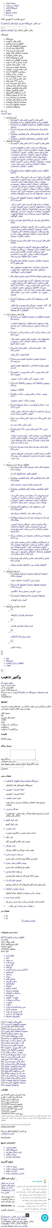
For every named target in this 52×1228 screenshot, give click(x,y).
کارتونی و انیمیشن (24, 247)
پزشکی (43, 182)
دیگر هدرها (15, 531)
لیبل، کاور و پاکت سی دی (13, 1057)
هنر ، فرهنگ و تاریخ (26, 524)
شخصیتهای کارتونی (37, 207)
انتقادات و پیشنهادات (9, 1190)
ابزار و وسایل (39, 252)
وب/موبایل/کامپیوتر (19, 214)
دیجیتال (35, 184)
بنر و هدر (32, 177)
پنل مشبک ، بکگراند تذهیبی (26, 438)
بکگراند (20, 236)
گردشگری (15, 152)
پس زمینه (20, 164)
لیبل (39, 177)
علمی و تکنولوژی (23, 148)
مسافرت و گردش (34, 211)
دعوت (22, 344)
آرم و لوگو (32, 283)
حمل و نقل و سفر (41, 152)
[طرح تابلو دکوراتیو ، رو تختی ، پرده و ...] (2, 652)
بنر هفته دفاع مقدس (14, 872)
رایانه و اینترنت (41, 524)
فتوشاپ (14, 600)
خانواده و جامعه (30, 150)
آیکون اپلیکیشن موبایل (39, 139)
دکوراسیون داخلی (39, 157)
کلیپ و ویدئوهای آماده (12, 1036)
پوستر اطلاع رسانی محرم (16, 863)
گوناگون (14, 216)
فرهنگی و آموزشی (27, 552)
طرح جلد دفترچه (37, 456)
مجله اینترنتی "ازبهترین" (15, 789)
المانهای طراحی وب (38, 565)
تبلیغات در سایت (12, 5)
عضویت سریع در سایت (15, 1169)
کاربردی (14, 495)
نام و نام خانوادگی (8, 761)
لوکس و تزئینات (36, 545)
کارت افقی (27, 379)
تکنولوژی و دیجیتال (43, 552)
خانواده (33, 234)
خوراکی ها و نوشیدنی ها (25, 305)
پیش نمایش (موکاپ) (40, 276)
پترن (13, 164)
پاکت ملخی (20, 411)
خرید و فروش (43, 495)
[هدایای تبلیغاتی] (28, 924)
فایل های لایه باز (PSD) (12, 1026)
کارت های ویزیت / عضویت (13, 1047)
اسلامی (44, 159)
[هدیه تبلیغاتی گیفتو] (7, 918)
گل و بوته (14, 177)
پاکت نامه (36, 285)
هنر (23, 204)
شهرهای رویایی (23, 234)
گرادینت (26, 580)
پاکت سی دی (16, 425)
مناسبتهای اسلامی (18, 323)
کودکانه (47, 179)
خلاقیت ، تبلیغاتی (26, 166)
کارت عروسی (17, 341)
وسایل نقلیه (28, 182)
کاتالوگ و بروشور (32, 288)
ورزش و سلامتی (33, 159)
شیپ (13, 580)
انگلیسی (14, 591)
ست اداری (45, 285)
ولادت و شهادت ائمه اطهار (37, 323)
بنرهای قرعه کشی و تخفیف (22, 549)
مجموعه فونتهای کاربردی (13, 1082)
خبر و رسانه (29, 529)
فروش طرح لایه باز (13, 880)
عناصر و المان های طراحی (13, 1078)
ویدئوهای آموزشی (36, 596)
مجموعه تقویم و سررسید (12, 1045)
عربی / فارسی (35, 591)
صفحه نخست (11, 1147)
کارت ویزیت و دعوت (14, 1012)
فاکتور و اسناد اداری (19, 414)
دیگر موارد (15, 354)
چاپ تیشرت (11, 829)
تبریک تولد (15, 513)
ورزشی (32, 502)
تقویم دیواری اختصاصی (39, 365)
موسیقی (38, 229)
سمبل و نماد (23, 591)
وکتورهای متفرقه (18, 193)
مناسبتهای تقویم (22, 365)
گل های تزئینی (43, 234)
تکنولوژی (25, 310)
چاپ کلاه (9, 837)
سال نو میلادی (43, 231)
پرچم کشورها (22, 207)
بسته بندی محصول (41, 280)
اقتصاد (28, 157)
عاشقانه (23, 513)
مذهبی (21, 500)
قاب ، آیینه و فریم (25, 435)
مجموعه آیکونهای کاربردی (13, 1024)
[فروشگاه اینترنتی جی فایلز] (21, 23)
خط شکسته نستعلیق (23, 267)
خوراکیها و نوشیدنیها (40, 247)
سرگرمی (15, 498)
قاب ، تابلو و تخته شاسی (12, 1043)
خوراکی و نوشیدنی (18, 155)
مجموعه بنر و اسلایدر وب (13, 1075)
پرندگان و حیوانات (36, 189)
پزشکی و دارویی (18, 157)
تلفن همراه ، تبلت (38, 290)
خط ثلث (36, 267)
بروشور (14, 390)
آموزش (38, 498)
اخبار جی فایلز (11, 1171)
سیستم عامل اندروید (31, 485)
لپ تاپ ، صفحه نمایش (20, 290)
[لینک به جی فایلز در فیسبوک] (13, 1217)
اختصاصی (15, 166)
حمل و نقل (23, 502)
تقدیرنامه (28, 453)
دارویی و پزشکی (34, 214)
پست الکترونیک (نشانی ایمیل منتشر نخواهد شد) (19, 764)
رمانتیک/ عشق (22, 209)
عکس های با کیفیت (36, 120)
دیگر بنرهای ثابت (17, 554)
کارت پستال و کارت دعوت (13, 1040)
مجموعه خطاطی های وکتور (14, 1031)
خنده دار (22, 211)
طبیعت (48, 162)
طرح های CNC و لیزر (12, 1059)
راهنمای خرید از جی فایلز (11, 1183)
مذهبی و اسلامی (41, 529)
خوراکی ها (23, 186)
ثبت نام (4, 111)
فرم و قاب (23, 177)
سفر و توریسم (17, 529)
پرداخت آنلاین (11, 1154)
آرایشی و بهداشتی (40, 547)
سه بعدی (30, 308)
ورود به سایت (11, 1166)
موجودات (40, 162)
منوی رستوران (16, 400)
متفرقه (13, 236)
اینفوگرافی (44, 184)
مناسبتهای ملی (44, 339)
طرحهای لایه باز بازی (34, 193)
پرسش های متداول (8, 1185)
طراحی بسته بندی (13, 897)
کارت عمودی (38, 379)
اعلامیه (48, 453)
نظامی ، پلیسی (27, 152)
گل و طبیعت (16, 231)
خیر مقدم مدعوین (41, 326)
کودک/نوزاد (24, 354)
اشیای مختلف (25, 184)
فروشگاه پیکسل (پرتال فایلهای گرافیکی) (22, 781)
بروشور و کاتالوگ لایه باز (12, 1050)
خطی (20, 216)
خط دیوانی (15, 270)
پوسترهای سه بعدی (39, 148)
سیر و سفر (23, 495)
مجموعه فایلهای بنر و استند (13, 1038)
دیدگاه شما (5, 759)
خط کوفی (25, 270)
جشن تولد (15, 339)
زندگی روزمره (17, 150)
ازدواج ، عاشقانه (34, 155)
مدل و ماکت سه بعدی (19, 442)
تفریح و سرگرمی (18, 159)
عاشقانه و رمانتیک (38, 341)
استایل (18, 580)
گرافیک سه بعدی (32, 164)
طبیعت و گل (40, 249)
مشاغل (45, 155)
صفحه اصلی (11, 3)
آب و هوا (33, 495)
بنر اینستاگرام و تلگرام (40, 542)
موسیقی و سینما (12, 991)
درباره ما (9, 15)
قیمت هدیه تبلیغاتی (13, 798)
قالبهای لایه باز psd (18, 474)
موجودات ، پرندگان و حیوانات (22, 249)
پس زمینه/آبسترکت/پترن (15, 1007)
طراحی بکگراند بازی (24, 252)
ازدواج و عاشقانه (29, 231)
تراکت (26, 400)
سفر (18, 229)
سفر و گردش (16, 182)
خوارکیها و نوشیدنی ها (20, 545)
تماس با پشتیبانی (7, 1133)
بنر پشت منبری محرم (14, 854)
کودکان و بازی (29, 162)
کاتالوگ (21, 390)
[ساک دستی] (7, 916)
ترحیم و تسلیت (27, 326)
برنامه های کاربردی (34, 204)
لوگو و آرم (46, 177)
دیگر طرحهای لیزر (18, 440)
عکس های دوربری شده (13, 1029)
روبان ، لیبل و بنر (26, 254)
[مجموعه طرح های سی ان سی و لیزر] (2, 654)
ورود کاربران (6, 113)
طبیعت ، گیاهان (12, 998)
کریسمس (15, 179)
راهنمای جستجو (7, 30)
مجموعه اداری (27, 191)
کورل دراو (23, 600)
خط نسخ (33, 270)
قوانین (8, 10)
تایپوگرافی (15, 272)
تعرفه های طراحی (13, 1157)
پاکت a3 (32, 411)
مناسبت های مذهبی (28, 339)
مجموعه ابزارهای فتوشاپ (13, 1080)
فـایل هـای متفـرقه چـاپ (13, 1061)
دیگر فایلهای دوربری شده (21, 256)
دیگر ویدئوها (15, 310)
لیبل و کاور (26, 425)
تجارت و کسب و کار (43, 227)
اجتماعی (14, 502)
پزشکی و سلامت (27, 498)
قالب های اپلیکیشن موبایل (13, 1066)
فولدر (30, 414)
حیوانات (46, 204)
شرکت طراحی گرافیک (15, 889)
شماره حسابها (11, 12)
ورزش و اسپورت (18, 308)
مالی (44, 498)
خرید (13, 229)
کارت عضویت (16, 379)
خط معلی (44, 267)
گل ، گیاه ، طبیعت (44, 305)
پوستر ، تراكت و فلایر (11, 1052)
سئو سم (4, 1226)
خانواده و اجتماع (17, 527)
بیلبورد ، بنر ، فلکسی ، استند (36, 292)
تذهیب (17, 189)
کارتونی (19, 162)
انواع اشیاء (33, 209)
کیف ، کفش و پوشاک (22, 547)
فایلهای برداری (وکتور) (39, 122)
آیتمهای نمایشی (28, 229)
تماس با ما (5, 1192)
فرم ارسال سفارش (14, 1152)
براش (37, 580)
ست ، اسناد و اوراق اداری (13, 1054)
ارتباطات (43, 500)
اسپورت (24, 189)
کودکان (24, 227)
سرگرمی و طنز (32, 527)
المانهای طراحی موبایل (20, 565)
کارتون (30, 227)
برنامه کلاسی (38, 453)
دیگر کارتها (15, 344)
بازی (38, 502)
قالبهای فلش (32, 474)
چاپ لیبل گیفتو (12, 820)
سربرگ (48, 411)
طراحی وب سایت (20, 1226)
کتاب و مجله (22, 283)
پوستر (32, 400)
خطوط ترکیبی (26, 272)
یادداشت (40, 411)
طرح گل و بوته (33, 440)
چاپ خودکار (10, 846)
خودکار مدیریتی (12, 809)
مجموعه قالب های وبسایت (13, 1064)
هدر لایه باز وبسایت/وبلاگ (13, 1073)
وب (22, 292)
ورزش (41, 209)
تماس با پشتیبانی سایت (15, 1173)
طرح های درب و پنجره (42, 435)
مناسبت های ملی (34, 513)
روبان (36, 182)
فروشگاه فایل (11, 8)
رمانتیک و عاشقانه (35, 186)
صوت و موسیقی (31, 500)
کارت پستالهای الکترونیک (13, 1071)
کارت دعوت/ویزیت (25, 280)
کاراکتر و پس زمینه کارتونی (31, 179)
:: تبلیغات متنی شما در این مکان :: (20, 906)
